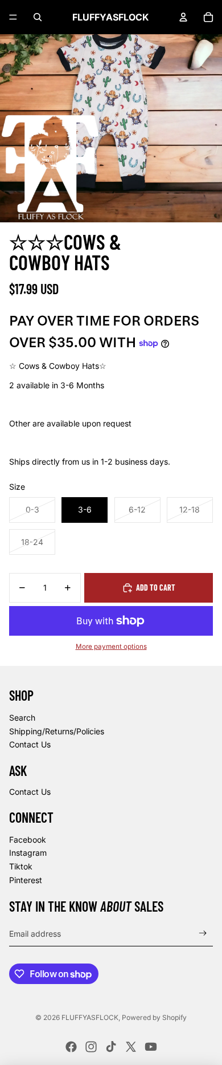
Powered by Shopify (154, 1017)
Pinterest (25, 880)
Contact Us (30, 744)
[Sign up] (203, 934)
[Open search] (37, 17)
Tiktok (20, 866)
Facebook (27, 839)
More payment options (111, 647)
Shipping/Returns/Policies (56, 731)
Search (22, 717)
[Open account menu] (183, 17)
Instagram (28, 852)
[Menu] (13, 17)
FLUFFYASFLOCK (89, 1017)
